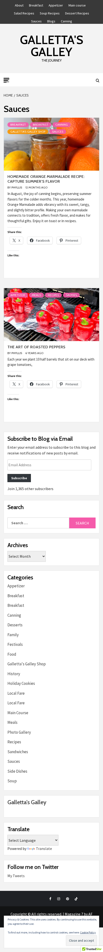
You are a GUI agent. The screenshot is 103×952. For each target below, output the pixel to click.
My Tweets (16, 875)
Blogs (51, 20)
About (19, 4)
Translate (44, 848)
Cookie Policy (88, 932)
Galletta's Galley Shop (27, 131)
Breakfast (36, 4)
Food (11, 654)
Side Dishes (17, 771)
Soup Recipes (50, 12)
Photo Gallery (19, 732)
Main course (77, 4)
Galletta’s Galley (26, 802)
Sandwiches (17, 751)
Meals (36, 295)
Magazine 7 (74, 914)
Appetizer (56, 4)
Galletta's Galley (51, 45)
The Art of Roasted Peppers (36, 347)
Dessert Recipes (77, 12)
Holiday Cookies (21, 683)
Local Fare (16, 693)
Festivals (15, 644)
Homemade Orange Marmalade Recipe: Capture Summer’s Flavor (46, 179)
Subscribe (19, 478)
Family (13, 634)
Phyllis (17, 187)
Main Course (17, 712)
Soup (12, 781)
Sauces (36, 20)
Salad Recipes (24, 12)
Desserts (15, 625)
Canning (66, 20)
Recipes (53, 295)
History (13, 673)
